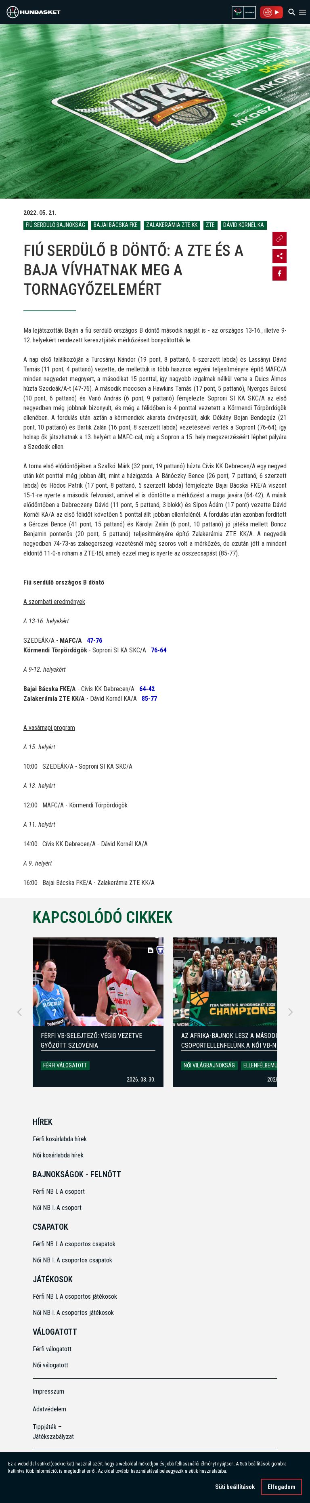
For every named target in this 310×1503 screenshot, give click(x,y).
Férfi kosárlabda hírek (60, 1139)
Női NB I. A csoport (57, 1208)
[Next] (290, 1012)
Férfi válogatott (65, 1065)
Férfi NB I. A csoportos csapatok (75, 1244)
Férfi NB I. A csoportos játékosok (75, 1296)
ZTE (210, 225)
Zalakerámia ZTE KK (171, 225)
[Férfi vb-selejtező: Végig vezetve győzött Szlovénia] (98, 981)
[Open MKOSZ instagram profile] (279, 256)
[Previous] (19, 1012)
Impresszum (48, 1391)
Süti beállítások (235, 1486)
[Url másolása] (279, 239)
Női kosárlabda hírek (58, 1155)
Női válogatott (50, 1365)
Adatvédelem (49, 1409)
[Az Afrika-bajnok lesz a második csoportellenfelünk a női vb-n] (238, 981)
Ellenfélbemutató (266, 1065)
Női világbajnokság (209, 1065)
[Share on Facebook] (279, 273)
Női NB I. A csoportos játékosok (73, 1312)
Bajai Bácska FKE (116, 225)
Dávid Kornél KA (243, 225)
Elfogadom (281, 1486)
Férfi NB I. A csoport (59, 1191)
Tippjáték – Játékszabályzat (53, 1431)
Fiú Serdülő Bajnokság (55, 225)
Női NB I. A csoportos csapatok (73, 1260)
